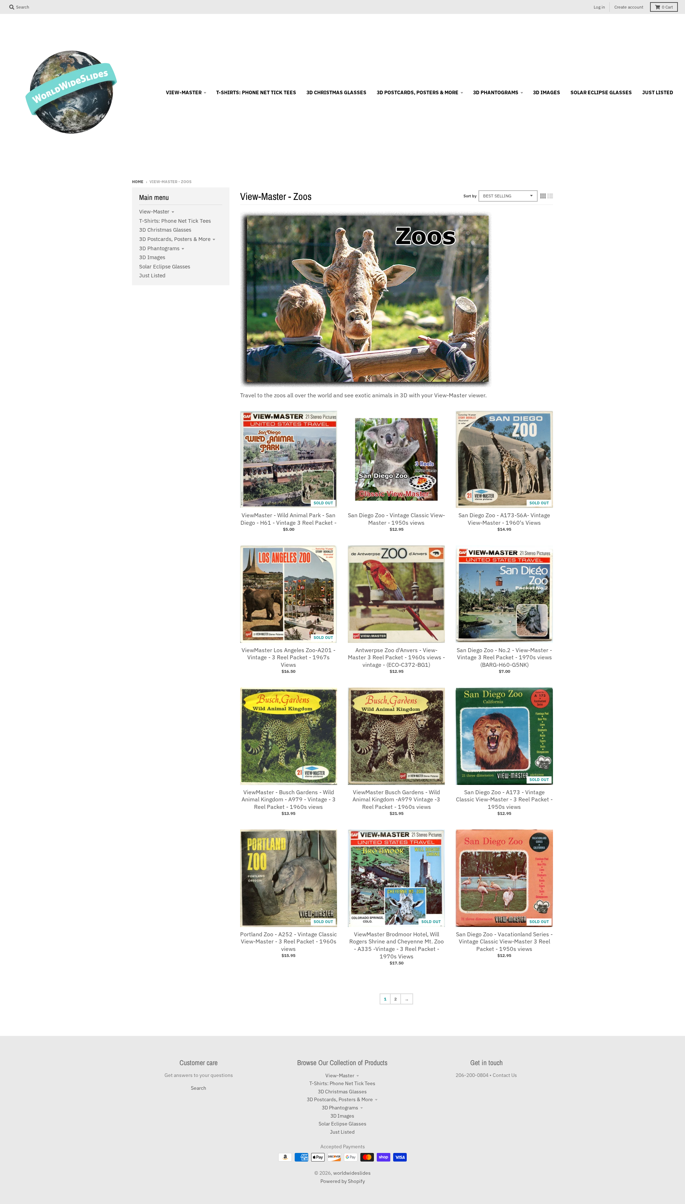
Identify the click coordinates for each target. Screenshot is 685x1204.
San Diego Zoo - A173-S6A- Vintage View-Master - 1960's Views (504, 519)
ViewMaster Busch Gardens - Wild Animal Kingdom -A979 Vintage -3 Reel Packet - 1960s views (396, 800)
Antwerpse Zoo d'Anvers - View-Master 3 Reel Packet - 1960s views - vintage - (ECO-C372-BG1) (396, 657)
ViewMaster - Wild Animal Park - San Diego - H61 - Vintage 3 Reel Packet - (288, 519)
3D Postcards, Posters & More (174, 239)
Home (137, 181)
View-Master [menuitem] (184, 92)
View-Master (154, 211)
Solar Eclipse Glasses (164, 266)
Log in (599, 7)
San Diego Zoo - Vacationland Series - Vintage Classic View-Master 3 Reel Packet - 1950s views (504, 942)
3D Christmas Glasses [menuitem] (336, 92)
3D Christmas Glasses (165, 229)
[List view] (550, 196)
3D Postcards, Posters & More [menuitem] (417, 92)
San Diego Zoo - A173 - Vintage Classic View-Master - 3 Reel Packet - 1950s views (504, 800)
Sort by (470, 195)
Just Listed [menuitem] (657, 92)
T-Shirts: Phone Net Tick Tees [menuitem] (256, 92)
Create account (628, 7)
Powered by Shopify (342, 1181)
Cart (667, 7)
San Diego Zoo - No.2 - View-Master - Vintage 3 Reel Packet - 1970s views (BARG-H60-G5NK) (504, 657)
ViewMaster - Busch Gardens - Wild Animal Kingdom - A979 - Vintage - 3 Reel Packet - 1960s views (289, 800)
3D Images (152, 257)
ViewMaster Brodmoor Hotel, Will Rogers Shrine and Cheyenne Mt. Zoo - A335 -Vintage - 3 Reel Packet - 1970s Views (396, 945)
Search (198, 1088)
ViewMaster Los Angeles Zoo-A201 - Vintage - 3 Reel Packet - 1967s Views (288, 657)
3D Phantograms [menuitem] (495, 92)
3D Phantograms (159, 248)
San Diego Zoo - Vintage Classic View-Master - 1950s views (396, 519)
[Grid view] (543, 196)
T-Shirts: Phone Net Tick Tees (175, 220)
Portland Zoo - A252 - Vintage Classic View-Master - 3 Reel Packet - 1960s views (288, 942)
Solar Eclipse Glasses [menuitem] (601, 92)
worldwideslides (352, 1173)
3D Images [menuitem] (546, 92)
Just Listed (152, 275)
